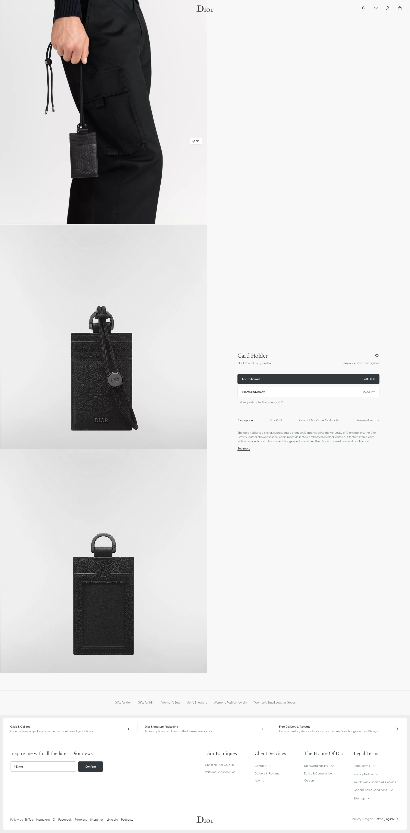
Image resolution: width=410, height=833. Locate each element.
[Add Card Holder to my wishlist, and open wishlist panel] (376, 355)
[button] (103, 112)
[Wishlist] (375, 9)
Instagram (43, 819)
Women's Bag (170, 702)
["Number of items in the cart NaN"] (399, 9)
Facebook (65, 819)
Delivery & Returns (267, 773)
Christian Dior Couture (220, 765)
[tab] (245, 420)
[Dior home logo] (205, 8)
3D (197, 141)
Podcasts (127, 819)
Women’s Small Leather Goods (275, 702)
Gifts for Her (123, 702)
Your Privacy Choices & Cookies (375, 782)
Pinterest (81, 819)
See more (243, 448)
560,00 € (308, 379)
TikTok (29, 819)
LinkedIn (112, 819)
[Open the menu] (11, 8)
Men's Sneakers (196, 702)
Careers (309, 780)
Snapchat (96, 819)
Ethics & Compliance (318, 773)
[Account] (387, 9)
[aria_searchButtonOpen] (363, 9)
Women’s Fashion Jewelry (230, 702)
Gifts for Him (146, 702)
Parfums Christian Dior (220, 772)
